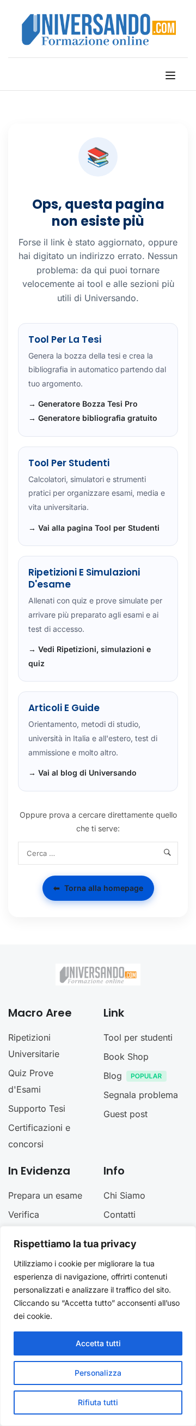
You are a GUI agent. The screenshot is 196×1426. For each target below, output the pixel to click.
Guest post (125, 1113)
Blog (112, 1075)
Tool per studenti (138, 1037)
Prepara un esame (45, 1195)
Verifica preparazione (35, 1222)
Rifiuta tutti (98, 1402)
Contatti (119, 1214)
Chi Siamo (124, 1195)
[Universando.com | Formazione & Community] (99, 29)
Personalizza (98, 1372)
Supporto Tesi (36, 1108)
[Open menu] (172, 75)
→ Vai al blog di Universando (82, 772)
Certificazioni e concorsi (39, 1135)
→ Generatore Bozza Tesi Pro (83, 403)
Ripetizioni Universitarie (33, 1045)
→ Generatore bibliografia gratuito (92, 417)
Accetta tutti (98, 1343)
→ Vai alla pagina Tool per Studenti (94, 527)
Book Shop (126, 1056)
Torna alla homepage (98, 888)
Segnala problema (140, 1094)
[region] (98, 1326)
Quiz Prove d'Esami (30, 1081)
